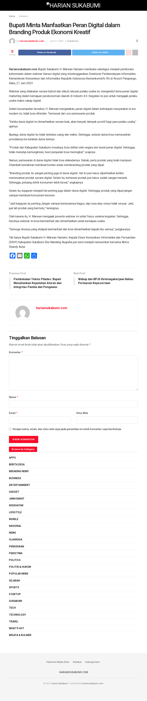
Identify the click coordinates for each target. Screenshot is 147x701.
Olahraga (15, 539)
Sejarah (14, 580)
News (12, 532)
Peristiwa (15, 553)
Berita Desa (17, 464)
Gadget (14, 491)
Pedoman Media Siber (57, 662)
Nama (13, 397)
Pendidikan (16, 546)
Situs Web (82, 413)
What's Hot (16, 628)
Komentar (16, 352)
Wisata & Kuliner (20, 635)
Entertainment (19, 485)
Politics (15, 560)
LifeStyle (15, 512)
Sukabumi (23, 16)
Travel (13, 621)
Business (15, 478)
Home (12, 16)
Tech (12, 607)
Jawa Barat (16, 498)
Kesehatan (16, 505)
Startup (15, 594)
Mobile (13, 519)
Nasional (15, 525)
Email (13, 413)
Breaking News (19, 471)
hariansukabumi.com (32, 41)
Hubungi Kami (92, 662)
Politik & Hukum (20, 566)
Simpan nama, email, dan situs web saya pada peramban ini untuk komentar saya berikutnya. (67, 429)
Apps (12, 457)
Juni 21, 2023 (56, 41)
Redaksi (77, 662)
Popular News (18, 573)
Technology (17, 614)
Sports (14, 587)
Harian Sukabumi (59, 683)
